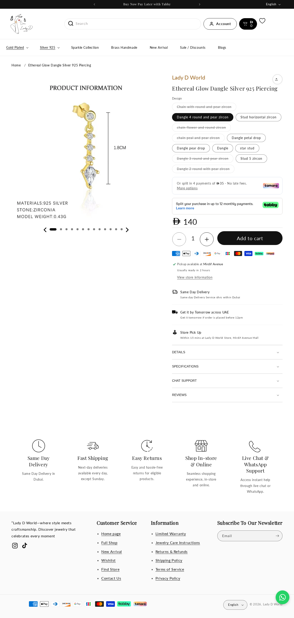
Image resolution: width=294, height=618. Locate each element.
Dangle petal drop (246, 138)
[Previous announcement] (94, 4)
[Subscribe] (277, 535)
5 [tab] (77, 229)
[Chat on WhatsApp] (282, 597)
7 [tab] (89, 229)
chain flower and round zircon (204, 128)
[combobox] (132, 23)
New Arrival (111, 551)
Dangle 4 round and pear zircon (203, 117)
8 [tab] (94, 229)
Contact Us (111, 578)
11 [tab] (111, 229)
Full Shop (109, 542)
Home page (111, 533)
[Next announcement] (200, 4)
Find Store (110, 569)
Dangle (222, 148)
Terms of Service (169, 569)
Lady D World (273, 604)
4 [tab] (72, 229)
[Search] (69, 23)
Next (127, 230)
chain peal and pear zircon (201, 139)
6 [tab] (83, 229)
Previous (45, 230)
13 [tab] (122, 229)
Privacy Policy (167, 578)
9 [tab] (100, 229)
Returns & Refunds (171, 551)
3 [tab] (66, 229)
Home (16, 65)
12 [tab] (116, 229)
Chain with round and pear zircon (206, 108)
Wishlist (108, 560)
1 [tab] (53, 229)
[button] (248, 24)
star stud (247, 148)
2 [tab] (61, 229)
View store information (194, 277)
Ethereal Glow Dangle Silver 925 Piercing (59, 65)
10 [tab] (105, 229)
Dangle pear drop (191, 148)
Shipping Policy (168, 560)
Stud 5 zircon (251, 158)
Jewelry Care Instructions (177, 542)
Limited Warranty (170, 533)
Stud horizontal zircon (258, 117)
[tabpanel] (86, 148)
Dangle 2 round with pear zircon (206, 170)
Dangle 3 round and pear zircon (205, 159)
